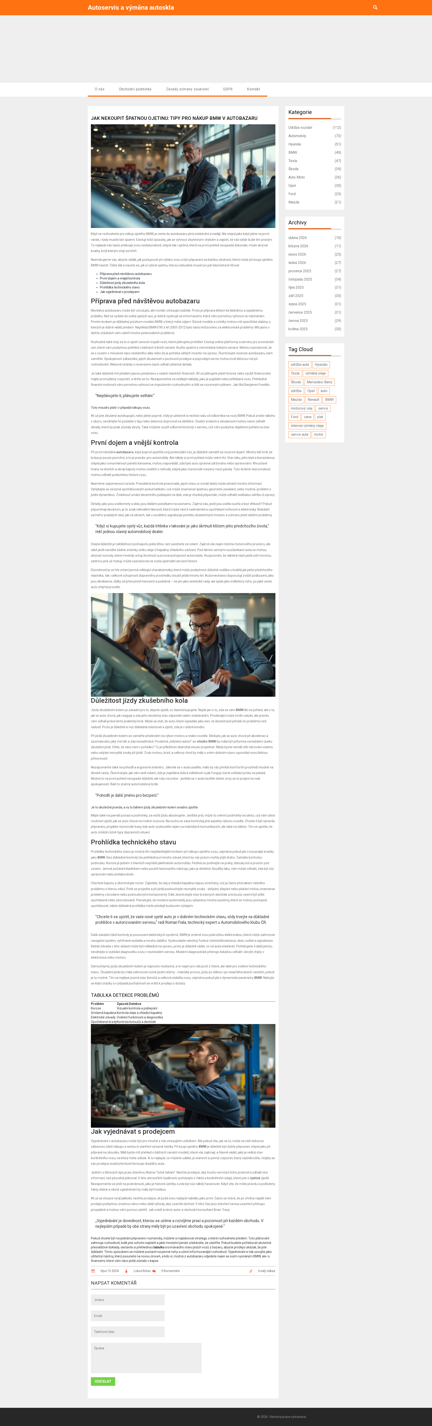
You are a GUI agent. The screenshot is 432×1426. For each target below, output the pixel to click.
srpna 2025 (314, 304)
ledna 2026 (314, 263)
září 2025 (314, 296)
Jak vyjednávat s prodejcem (120, 292)
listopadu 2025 (314, 279)
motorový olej (301, 408)
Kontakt (253, 89)
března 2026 (314, 246)
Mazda (314, 202)
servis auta (299, 434)
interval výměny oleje (307, 426)
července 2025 (314, 312)
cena (307, 417)
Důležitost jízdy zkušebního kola (122, 283)
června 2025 (314, 321)
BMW (314, 152)
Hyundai (314, 144)
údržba (296, 391)
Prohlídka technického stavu (120, 287)
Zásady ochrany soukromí (187, 89)
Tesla (314, 161)
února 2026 (314, 254)
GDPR (228, 89)
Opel (314, 185)
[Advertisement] (216, 49)
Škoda (314, 169)
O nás (100, 89)
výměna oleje (315, 373)
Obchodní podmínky (135, 89)
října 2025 (314, 287)
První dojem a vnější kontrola (120, 278)
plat (320, 417)
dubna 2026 (314, 238)
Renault (313, 399)
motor (318, 434)
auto (324, 391)
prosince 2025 (314, 271)
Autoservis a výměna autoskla (131, 7)
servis (323, 408)
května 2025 (314, 329)
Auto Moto (314, 177)
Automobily (314, 136)
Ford (314, 194)
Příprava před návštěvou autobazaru (126, 274)
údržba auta (300, 364)
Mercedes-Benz (319, 382)
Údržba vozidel (314, 127)
